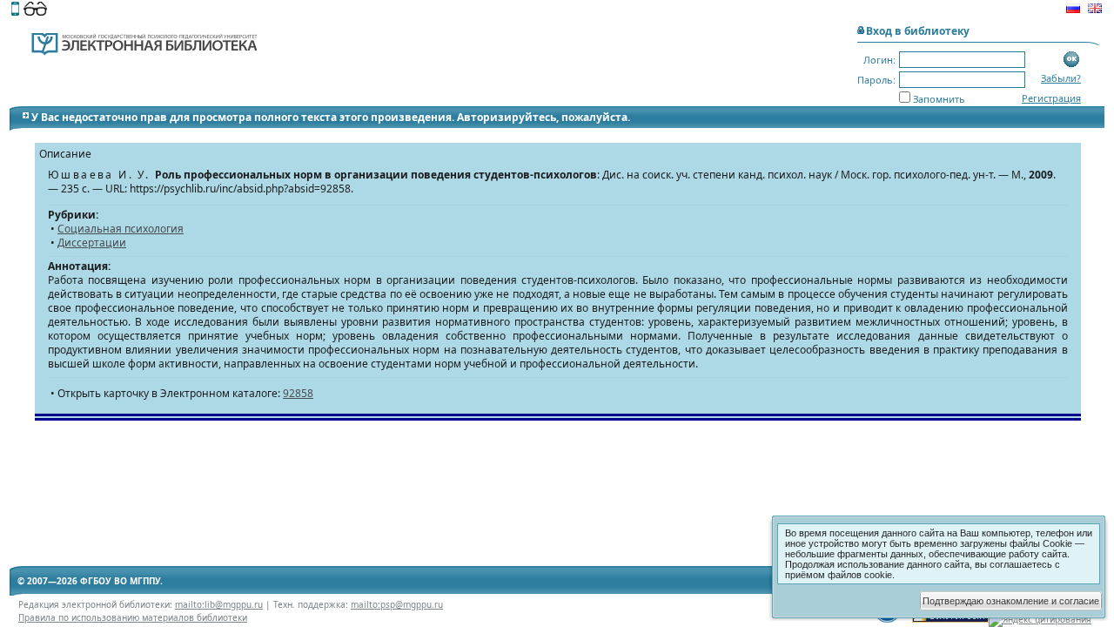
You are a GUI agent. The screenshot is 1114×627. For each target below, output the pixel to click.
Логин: (879, 59)
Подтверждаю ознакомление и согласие (1011, 601)
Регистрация (1051, 97)
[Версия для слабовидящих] (35, 10)
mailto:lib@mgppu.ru (219, 604)
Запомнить (939, 98)
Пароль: (876, 79)
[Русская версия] (1073, 10)
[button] (1072, 59)
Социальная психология (120, 228)
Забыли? (1061, 77)
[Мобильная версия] (15, 10)
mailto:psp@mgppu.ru (397, 604)
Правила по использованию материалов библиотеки (132, 617)
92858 (298, 393)
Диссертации (91, 242)
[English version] (1095, 10)
